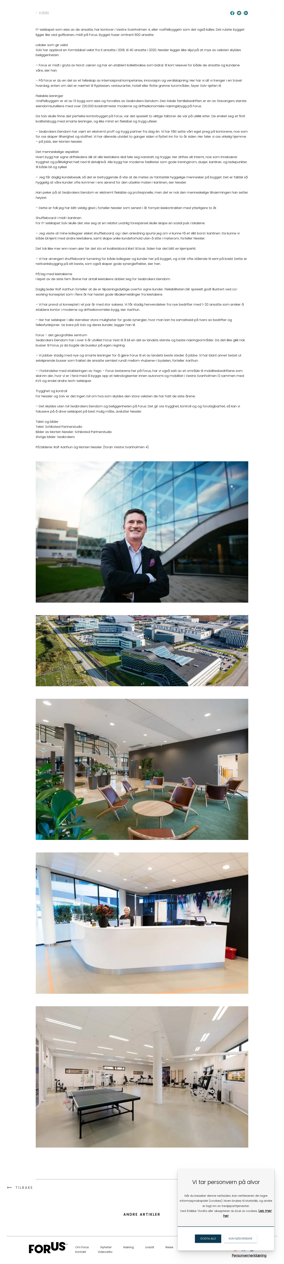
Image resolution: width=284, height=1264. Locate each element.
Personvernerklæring (249, 1255)
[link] (32, 8)
